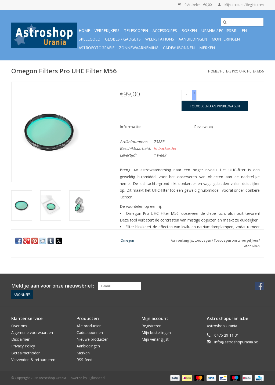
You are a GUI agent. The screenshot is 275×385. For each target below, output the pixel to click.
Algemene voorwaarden (32, 332)
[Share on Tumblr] (51, 241)
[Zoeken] (225, 22)
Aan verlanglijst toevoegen (191, 240)
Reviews (203, 126)
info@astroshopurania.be (236, 341)
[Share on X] (59, 241)
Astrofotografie (96, 47)
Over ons (19, 325)
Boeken (189, 30)
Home (84, 30)
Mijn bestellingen (156, 332)
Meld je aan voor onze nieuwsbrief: (52, 286)
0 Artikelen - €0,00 (198, 4)
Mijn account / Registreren (244, 4)
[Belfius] (246, 377)
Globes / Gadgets (123, 39)
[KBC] (258, 377)
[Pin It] (34, 241)
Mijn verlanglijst (155, 339)
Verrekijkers (107, 30)
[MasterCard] (199, 377)
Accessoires (165, 30)
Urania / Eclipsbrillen (224, 30)
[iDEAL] (186, 377)
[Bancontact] (223, 377)
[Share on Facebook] (18, 241)
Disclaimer (20, 339)
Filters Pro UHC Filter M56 (242, 71)
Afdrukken (252, 246)
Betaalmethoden (26, 352)
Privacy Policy (23, 345)
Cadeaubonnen (179, 47)
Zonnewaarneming (138, 47)
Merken (207, 47)
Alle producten (89, 325)
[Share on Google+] (26, 241)
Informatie (130, 126)
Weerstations (159, 39)
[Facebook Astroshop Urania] (259, 286)
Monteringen (226, 39)
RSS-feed (84, 359)
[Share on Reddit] (42, 241)
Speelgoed (89, 39)
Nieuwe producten (92, 339)
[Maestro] (235, 377)
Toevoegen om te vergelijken (236, 240)
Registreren (151, 325)
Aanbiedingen (193, 39)
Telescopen (136, 30)
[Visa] (211, 377)
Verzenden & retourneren (33, 359)
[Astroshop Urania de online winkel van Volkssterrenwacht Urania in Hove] (44, 35)
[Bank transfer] (174, 377)
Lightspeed (96, 378)
